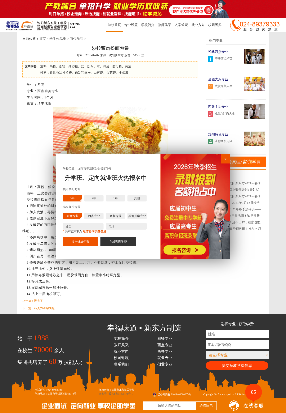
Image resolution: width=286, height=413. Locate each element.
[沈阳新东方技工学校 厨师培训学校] (79, 403)
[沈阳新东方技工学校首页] (40, 25)
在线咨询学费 (118, 241)
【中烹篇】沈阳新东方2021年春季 (237, 196)
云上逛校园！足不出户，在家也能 (236, 222)
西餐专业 (164, 351)
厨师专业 (164, 338)
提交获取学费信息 (237, 365)
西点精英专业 (48, 91)
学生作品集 (57, 39)
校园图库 (215, 25)
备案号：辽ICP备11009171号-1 (116, 393)
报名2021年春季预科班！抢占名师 (237, 228)
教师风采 (164, 25)
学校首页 (114, 25)
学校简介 (148, 25)
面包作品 (76, 39)
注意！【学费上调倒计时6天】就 (236, 189)
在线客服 (253, 404)
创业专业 (164, 364)
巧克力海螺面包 (44, 308)
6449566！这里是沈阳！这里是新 (236, 215)
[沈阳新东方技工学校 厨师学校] (143, 16)
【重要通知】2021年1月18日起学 (236, 202)
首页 (42, 39)
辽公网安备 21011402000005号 (174, 394)
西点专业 (164, 345)
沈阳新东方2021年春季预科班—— (237, 209)
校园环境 (121, 358)
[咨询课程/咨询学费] (236, 166)
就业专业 (164, 358)
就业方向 (198, 25)
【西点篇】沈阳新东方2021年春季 (237, 183)
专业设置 (131, 25)
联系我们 (121, 364)
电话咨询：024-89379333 (48, 389)
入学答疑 (181, 25)
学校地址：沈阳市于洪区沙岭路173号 (55, 393)
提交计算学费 (80, 241)
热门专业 (216, 40)
